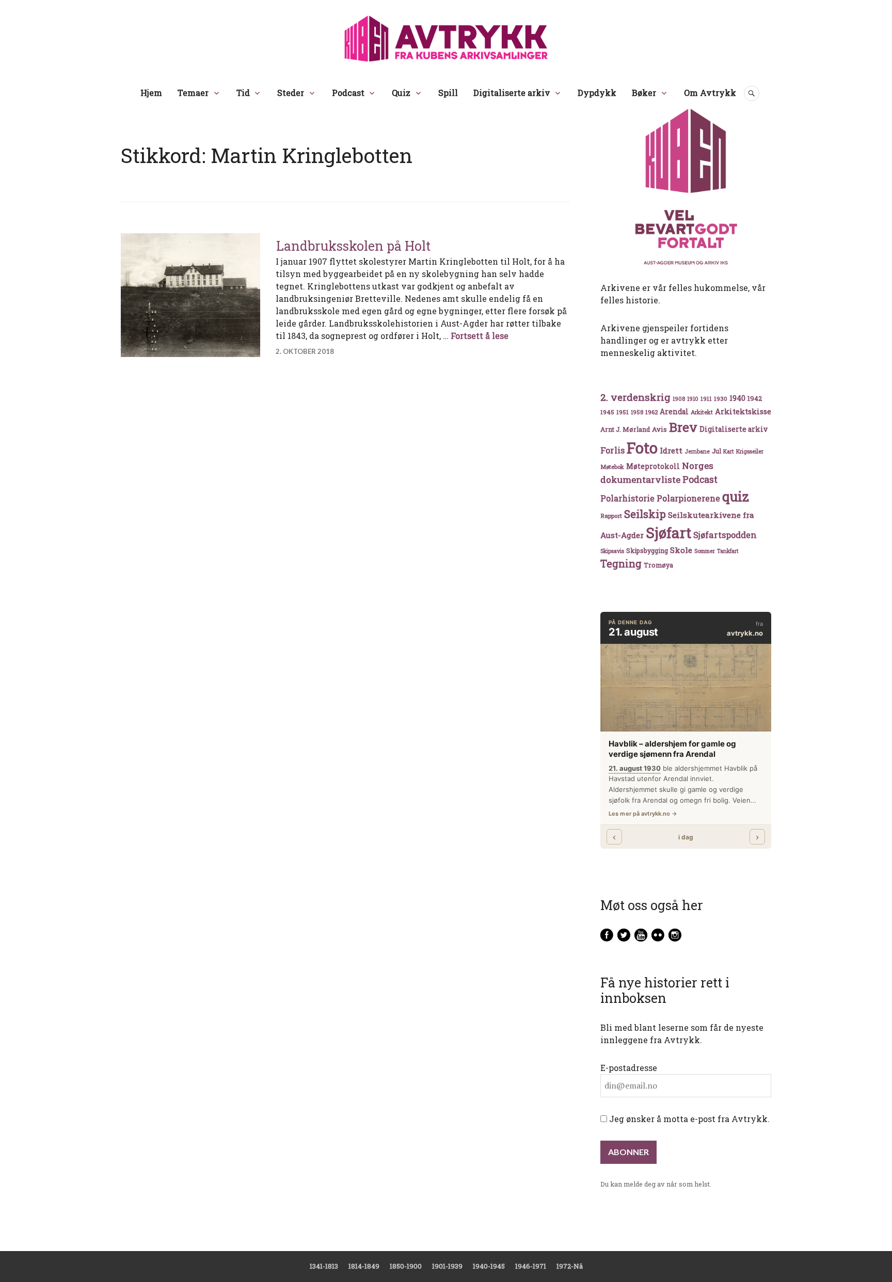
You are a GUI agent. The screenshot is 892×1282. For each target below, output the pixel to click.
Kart (728, 451)
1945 (607, 412)
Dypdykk (597, 92)
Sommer (704, 551)
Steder (290, 92)
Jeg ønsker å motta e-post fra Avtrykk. (688, 1118)
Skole (681, 550)
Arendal (674, 411)
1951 (622, 412)
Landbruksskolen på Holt (353, 245)
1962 (651, 412)
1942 (754, 398)
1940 (737, 398)
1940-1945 (489, 1266)
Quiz (401, 92)
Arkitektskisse (743, 411)
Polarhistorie (627, 498)
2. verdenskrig (635, 397)
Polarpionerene (688, 498)
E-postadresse (628, 1067)
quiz (735, 496)
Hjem (151, 92)
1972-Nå (569, 1266)
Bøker (644, 92)
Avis (659, 429)
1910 (692, 398)
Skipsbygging (647, 550)
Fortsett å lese (479, 335)
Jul (716, 451)
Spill (448, 92)
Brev (683, 426)
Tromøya (658, 565)
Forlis (612, 450)
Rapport (611, 516)
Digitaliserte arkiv (511, 92)
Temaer (193, 92)
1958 (637, 412)
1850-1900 (406, 1266)
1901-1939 (447, 1266)
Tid (243, 92)
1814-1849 (363, 1266)
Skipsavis (612, 551)
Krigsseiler (749, 451)
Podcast (348, 92)
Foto (642, 447)
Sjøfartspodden (725, 534)
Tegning (621, 563)
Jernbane (697, 451)
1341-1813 (324, 1266)
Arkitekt (702, 412)
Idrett (671, 450)
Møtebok (612, 466)
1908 (679, 398)
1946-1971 (530, 1266)
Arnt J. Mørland (625, 429)
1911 (706, 398)
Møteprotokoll (653, 466)
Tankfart (728, 551)
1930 (720, 398)
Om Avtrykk (710, 92)
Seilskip (645, 514)
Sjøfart (668, 532)
